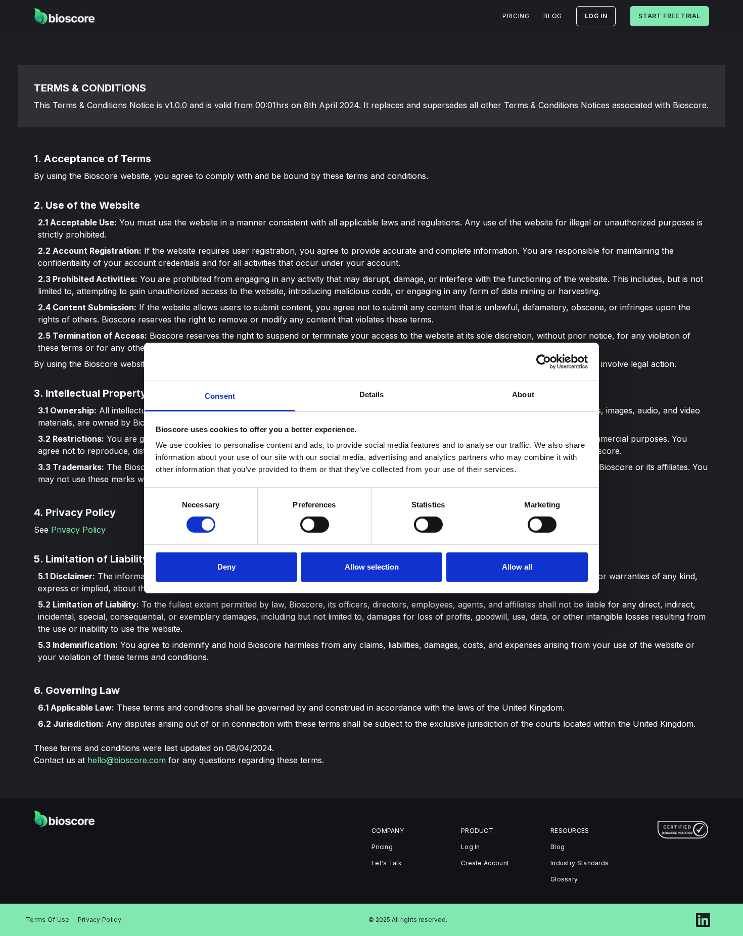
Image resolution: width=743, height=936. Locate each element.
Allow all (517, 567)
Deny (226, 567)
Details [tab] (371, 394)
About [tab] (523, 394)
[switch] (314, 525)
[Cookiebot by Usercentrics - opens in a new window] (543, 361)
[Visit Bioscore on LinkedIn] (703, 920)
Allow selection (372, 567)
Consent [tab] (220, 396)
